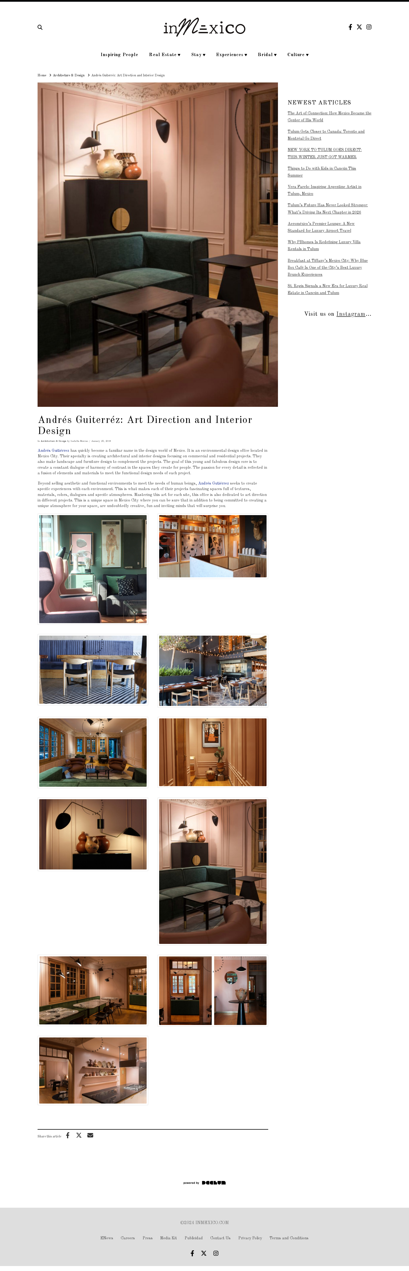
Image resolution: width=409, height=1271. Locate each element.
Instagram (350, 314)
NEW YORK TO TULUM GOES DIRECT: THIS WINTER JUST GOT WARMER (325, 153)
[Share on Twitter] (79, 1135)
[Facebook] (350, 27)
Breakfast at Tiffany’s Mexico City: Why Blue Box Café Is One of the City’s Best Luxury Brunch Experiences (328, 268)
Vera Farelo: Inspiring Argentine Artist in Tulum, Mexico (324, 190)
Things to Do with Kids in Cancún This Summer (322, 172)
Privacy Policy (250, 1238)
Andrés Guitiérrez (53, 451)
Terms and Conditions (289, 1238)
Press (148, 1238)
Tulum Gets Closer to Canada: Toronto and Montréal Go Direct (326, 135)
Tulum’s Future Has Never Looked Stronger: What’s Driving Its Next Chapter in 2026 (328, 208)
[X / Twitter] (359, 27)
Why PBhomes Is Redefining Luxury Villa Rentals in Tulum (324, 245)
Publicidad (194, 1238)
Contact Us (220, 1238)
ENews (106, 1238)
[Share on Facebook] (67, 1135)
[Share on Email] (90, 1135)
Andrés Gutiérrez (213, 483)
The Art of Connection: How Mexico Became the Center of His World (329, 116)
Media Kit (168, 1238)
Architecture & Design (53, 441)
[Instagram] (368, 27)
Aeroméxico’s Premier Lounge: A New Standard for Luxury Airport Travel (321, 227)
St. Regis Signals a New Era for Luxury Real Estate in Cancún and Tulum (328, 289)
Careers (128, 1238)
